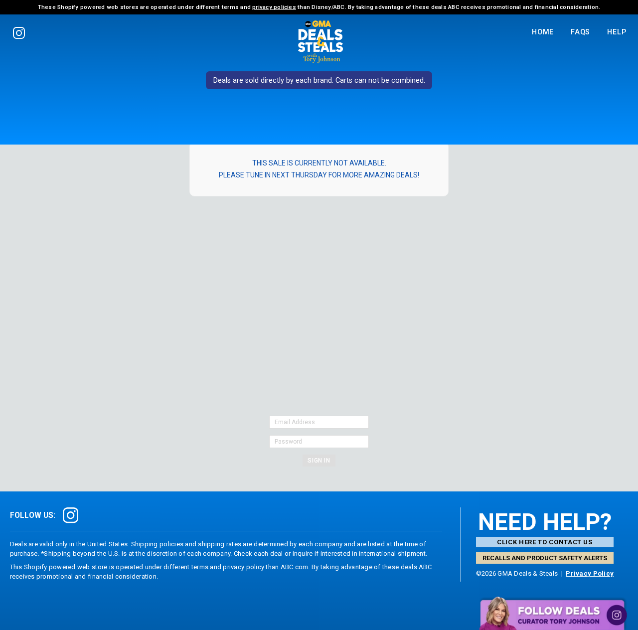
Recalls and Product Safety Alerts (544, 558)
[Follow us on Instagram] (19, 32)
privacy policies (274, 6)
